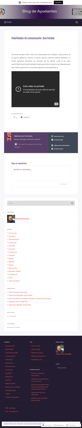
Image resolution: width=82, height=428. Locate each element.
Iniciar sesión (35, 349)
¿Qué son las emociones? (62, 145)
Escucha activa (58, 149)
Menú (9, 22)
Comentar (63, 184)
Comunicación (58, 140)
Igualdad (11, 258)
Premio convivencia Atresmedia (17, 292)
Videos (10, 277)
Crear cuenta (35, 346)
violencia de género (14, 281)
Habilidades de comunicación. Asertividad (33, 38)
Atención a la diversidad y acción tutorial (20, 295)
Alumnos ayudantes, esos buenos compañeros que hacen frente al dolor (29, 298)
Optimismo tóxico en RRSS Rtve (18, 301)
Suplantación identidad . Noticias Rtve (19, 305)
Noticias (10, 265)
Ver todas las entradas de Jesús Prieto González (28, 145)
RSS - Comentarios (12, 411)
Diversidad (11, 246)
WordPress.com (36, 359)
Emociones (11, 249)
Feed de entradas (37, 353)
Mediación (11, 262)
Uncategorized (12, 274)
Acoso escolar (12, 233)
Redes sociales (12, 268)
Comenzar (58, 2)
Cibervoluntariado (13, 239)
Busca (76, 22)
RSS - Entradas (10, 408)
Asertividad (11, 236)
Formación (11, 255)
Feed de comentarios (38, 356)
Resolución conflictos (14, 271)
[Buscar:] (41, 203)
